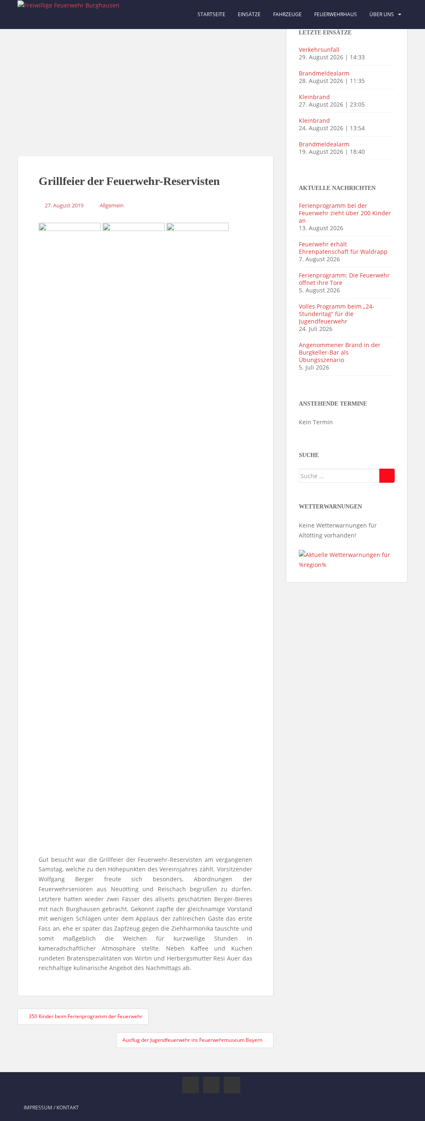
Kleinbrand (314, 97)
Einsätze (249, 14)
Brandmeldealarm (324, 73)
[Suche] (387, 476)
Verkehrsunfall (319, 49)
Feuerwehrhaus (335, 14)
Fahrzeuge (287, 14)
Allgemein (112, 205)
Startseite (211, 14)
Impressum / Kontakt (51, 1107)
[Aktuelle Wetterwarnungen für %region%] (347, 559)
